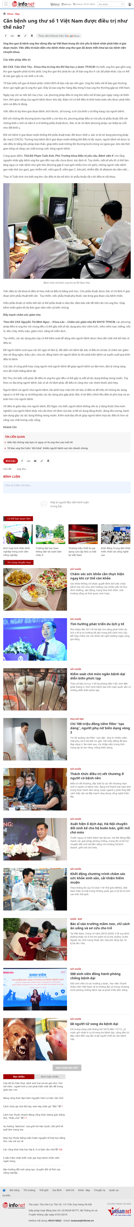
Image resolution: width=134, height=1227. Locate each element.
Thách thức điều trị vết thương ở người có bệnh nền (97, 776)
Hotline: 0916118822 (85, 4)
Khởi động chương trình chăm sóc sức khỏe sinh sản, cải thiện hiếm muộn (97, 878)
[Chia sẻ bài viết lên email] (18, 35)
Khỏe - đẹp (84, 1190)
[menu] (5, 4)
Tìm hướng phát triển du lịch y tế (97, 624)
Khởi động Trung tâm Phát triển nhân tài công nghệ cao (115, 552)
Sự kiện (6, 1195)
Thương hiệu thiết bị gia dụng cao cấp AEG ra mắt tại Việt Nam (82, 552)
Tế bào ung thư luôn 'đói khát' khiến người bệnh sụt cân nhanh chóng (47, 448)
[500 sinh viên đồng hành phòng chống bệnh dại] (35, 989)
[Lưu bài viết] (31, 35)
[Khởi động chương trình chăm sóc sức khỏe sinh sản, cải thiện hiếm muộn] (35, 889)
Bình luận (10, 460)
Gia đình (57, 1190)
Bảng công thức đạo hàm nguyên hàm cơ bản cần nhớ (33, 1098)
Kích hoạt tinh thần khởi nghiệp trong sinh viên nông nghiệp (16, 552)
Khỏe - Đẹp (13, 14)
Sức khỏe (75, 569)
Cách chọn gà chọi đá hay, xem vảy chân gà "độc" (30, 1106)
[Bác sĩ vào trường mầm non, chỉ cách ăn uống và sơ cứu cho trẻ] (35, 939)
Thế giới (43, 1190)
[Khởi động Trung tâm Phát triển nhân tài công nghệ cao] (115, 534)
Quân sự (113, 1190)
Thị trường (29, 1190)
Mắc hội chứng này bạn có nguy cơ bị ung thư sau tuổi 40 (40, 442)
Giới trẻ (70, 1190)
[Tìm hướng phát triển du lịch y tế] (35, 639)
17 (25, 1117)
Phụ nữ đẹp (77, 719)
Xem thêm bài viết (67, 1067)
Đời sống (14, 1190)
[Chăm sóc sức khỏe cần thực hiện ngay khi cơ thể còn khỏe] (35, 589)
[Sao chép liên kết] (25, 35)
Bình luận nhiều (50, 1076)
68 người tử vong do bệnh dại (94, 1024)
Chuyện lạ (99, 1190)
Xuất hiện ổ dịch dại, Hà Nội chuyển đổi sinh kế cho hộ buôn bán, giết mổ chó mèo (100, 828)
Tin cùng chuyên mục (19, 562)
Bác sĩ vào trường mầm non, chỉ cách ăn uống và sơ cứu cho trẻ (100, 926)
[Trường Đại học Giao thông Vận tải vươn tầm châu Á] (50, 534)
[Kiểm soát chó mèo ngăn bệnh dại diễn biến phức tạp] (35, 689)
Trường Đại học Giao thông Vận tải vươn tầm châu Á (49, 552)
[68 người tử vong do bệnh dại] (35, 1039)
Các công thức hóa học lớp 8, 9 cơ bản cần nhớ (29, 1149)
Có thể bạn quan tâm (19, 518)
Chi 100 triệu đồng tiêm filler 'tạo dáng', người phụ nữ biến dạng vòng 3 (100, 728)
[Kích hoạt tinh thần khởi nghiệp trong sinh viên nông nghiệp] (18, 534)
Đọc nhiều (19, 1076)
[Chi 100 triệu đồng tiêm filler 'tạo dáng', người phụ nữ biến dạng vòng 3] (35, 739)
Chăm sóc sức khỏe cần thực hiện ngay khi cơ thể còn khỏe (97, 576)
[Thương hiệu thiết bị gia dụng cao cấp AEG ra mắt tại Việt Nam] (83, 534)
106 (60, 1149)
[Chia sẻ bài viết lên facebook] (5, 35)
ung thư (21, 468)
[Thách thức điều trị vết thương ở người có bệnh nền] (35, 789)
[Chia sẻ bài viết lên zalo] (12, 35)
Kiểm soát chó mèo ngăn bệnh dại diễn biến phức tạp (97, 676)
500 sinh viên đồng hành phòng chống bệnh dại (95, 976)
